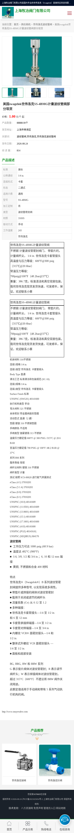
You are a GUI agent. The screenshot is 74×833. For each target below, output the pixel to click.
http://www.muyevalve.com (15, 711)
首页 (16, 24)
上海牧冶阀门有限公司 (53, 799)
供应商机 (26, 24)
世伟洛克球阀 (19, 780)
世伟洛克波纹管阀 (42, 24)
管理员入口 (49, 808)
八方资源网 (27, 808)
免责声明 (38, 808)
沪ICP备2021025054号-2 (32, 799)
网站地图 (61, 808)
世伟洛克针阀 (55, 780)
